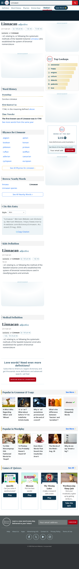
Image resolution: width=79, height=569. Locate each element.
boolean (6, 142)
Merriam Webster (6, 521)
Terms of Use (67, 531)
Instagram (50, 537)
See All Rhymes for (22, 168)
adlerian (6, 156)
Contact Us (45, 531)
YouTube (43, 537)
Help (9, 531)
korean (26, 142)
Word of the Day (61, 134)
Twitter (36, 537)
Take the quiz (69, 504)
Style (4, 212)
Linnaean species (9, 188)
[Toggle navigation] (2, 2)
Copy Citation (23, 232)
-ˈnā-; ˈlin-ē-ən (10, 336)
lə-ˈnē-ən (17, 28)
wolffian (26, 152)
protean (26, 147)
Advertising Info (33, 531)
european (27, 161)
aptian (25, 138)
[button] (47, 8)
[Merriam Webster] (61, 129)
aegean (6, 138)
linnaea (5, 184)
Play (10, 495)
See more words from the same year (18, 122)
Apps (23, 531)
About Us (15, 531)
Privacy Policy (56, 531)
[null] (65, 138)
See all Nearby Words (22, 194)
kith (60, 138)
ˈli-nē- (37, 28)
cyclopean (7, 161)
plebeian (7, 147)
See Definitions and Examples (61, 142)
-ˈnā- (28, 28)
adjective (23, 24)
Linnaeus (35, 39)
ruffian (6, 152)
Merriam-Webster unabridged (23, 379)
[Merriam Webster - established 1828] (7, 2)
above (32, 109)
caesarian (27, 156)
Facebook (29, 537)
